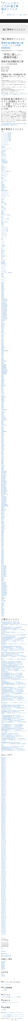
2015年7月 (3, 876)
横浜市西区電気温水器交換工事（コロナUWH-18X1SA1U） (13, 655)
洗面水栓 (3, 202)
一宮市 (2, 338)
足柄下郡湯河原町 (4, 505)
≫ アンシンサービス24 (5, 984)
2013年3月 (3, 911)
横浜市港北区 (3, 493)
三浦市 (2, 508)
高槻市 (2, 539)
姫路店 (3, 966)
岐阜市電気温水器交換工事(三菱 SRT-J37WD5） (11, 678)
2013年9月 (3, 903)
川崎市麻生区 (3, 496)
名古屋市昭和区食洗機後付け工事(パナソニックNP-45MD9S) (13, 637)
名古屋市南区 (3, 303)
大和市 (2, 534)
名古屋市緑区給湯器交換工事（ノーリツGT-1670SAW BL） (13, 691)
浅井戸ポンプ (3, 167)
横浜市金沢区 (3, 484)
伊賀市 (2, 436)
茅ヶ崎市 (3, 525)
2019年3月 (3, 827)
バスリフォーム (4, 180)
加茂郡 (2, 555)
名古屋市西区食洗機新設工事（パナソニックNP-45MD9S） (13, 719)
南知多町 (3, 347)
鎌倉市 (2, 512)
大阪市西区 (3, 584)
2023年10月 (3, 793)
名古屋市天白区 (4, 317)
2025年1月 (3, 780)
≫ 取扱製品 (8, 997)
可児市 (2, 411)
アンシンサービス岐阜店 (6, 136)
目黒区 (2, 462)
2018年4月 (3, 835)
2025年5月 (3, 775)
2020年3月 (3, 822)
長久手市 (3, 325)
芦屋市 (2, 537)
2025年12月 (3, 766)
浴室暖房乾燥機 (4, 190)
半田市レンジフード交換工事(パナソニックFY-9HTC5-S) (12, 648)
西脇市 (2, 551)
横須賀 (2, 531)
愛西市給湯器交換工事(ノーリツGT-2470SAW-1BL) (11, 668)
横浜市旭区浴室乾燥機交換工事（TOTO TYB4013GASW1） (13, 677)
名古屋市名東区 (4, 299)
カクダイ (3, 252)
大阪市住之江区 (4, 590)
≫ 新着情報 (3, 1002)
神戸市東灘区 (3, 566)
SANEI (2, 253)
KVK (2, 248)
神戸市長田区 (3, 568)
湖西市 (2, 422)
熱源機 (2, 152)
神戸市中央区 (3, 567)
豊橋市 (2, 386)
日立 (2, 257)
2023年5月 (3, 799)
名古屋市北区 (3, 308)
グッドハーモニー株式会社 (6, 272)
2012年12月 (3, 915)
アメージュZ (3, 235)
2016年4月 (3, 866)
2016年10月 (3, 858)
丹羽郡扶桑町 (3, 409)
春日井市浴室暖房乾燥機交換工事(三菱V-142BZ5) (11, 646)
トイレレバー (3, 145)
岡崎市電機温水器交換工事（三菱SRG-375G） (10, 742)
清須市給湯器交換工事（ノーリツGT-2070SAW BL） (11, 727)
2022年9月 (3, 809)
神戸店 (3, 963)
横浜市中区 (3, 478)
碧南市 (2, 332)
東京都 (2, 290)
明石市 (2, 540)
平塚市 (2, 514)
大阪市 (2, 577)
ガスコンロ (3, 194)
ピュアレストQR (4, 229)
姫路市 (2, 535)
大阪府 (2, 294)
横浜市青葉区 (3, 471)
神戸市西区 (3, 575)
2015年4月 (3, 880)
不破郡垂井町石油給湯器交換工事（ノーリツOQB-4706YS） (13, 738)
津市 (2, 426)
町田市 (2, 441)
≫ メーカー (13, 997)
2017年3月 (3, 852)
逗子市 (2, 519)
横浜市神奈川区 (4, 490)
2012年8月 (3, 920)
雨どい (2, 216)
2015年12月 (3, 871)
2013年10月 (3, 902)
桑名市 (2, 429)
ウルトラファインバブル (6, 148)
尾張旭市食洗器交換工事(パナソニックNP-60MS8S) (11, 627)
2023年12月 (3, 790)
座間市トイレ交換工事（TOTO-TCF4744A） (10, 654)
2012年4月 (3, 925)
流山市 (2, 599)
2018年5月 (3, 834)
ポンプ (2, 165)
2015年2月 (3, 882)
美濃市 (2, 407)
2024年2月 (3, 788)
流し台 (2, 206)
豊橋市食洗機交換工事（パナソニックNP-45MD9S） (12, 45)
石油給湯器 (3, 154)
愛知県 (2, 282)
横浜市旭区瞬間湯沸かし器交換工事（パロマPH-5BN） (12, 674)
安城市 (2, 362)
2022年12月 (3, 806)
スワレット (3, 226)
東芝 (2, 258)
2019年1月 (3, 830)
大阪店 (3, 965)
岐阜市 (2, 405)
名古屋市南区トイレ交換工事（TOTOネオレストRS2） (12, 664)
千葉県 (2, 293)
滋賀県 (2, 288)
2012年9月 (3, 918)
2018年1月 (3, 839)
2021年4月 (3, 815)
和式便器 (3, 147)
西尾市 (2, 344)
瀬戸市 (2, 321)
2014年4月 (3, 894)
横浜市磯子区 (3, 482)
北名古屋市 (3, 320)
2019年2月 (3, 829)
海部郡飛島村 (3, 367)
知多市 (2, 355)
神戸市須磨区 (3, 573)
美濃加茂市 (3, 396)
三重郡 (2, 430)
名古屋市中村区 (4, 318)
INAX (2, 239)
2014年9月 (3, 888)
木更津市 (3, 609)
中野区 (2, 454)
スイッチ (3, 198)
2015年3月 (3, 881)
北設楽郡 (3, 412)
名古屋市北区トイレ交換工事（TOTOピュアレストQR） (12, 688)
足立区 (2, 444)
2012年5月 (3, 923)
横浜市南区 (3, 480)
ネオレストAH (4, 234)
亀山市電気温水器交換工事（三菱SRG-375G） (10, 628)
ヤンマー (3, 254)
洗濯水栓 (3, 211)
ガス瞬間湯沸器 (4, 162)
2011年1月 (3, 934)
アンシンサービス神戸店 (6, 135)
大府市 (2, 345)
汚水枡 (2, 217)
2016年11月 (3, 857)
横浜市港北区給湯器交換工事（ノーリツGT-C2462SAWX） (13, 638)
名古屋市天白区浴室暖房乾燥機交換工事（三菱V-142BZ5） (13, 666)
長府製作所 (3, 256)
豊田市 (2, 376)
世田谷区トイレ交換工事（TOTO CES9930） (10, 669)
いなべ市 (3, 394)
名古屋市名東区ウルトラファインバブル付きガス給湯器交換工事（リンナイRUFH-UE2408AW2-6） (13, 635)
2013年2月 (3, 912)
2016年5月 (3, 865)
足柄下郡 (3, 528)
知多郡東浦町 (3, 373)
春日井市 (3, 323)
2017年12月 (3, 840)
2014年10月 (3, 886)
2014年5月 (3, 893)
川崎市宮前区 (3, 498)
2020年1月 (3, 825)
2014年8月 (3, 889)
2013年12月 (3, 899)
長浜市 (2, 437)
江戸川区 (3, 449)
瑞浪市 (2, 389)
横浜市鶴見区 (3, 491)
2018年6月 (3, 833)
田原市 (2, 343)
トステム (3, 268)
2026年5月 (3, 759)
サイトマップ (16, 14)
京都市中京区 (3, 425)
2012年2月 (3, 927)
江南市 (2, 329)
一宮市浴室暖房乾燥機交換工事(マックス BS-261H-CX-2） (13, 716)
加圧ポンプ (3, 166)
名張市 (2, 435)
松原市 (2, 559)
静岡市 (2, 421)
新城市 (2, 375)
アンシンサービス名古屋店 (6, 133)
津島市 (2, 348)
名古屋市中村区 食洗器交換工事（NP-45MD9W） (11, 661)
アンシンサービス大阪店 (6, 138)
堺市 (2, 546)
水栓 (2, 200)
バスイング (3, 157)
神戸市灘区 (3, 572)
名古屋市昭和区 (4, 314)
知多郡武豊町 (3, 372)
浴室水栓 (3, 207)
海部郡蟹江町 (3, 366)
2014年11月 (3, 885)
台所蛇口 (3, 185)
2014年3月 (3, 895)
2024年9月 (3, 784)
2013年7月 (3, 906)
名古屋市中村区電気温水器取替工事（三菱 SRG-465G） (12, 728)
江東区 (2, 448)
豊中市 (2, 581)
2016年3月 (3, 867)
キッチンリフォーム (5, 191)
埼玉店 (3, 975)
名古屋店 (4, 961)
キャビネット (3, 172)
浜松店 (3, 967)
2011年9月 (3, 931)
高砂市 (2, 560)
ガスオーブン (3, 179)
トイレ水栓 (3, 208)
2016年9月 (3, 859)
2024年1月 (3, 789)
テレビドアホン (4, 221)
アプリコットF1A (4, 231)
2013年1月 (3, 913)
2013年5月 (3, 908)
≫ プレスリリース (9, 1002)
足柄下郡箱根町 (4, 504)
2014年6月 (3, 891)
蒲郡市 (2, 331)
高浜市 (2, 390)
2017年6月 (3, 848)
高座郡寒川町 (3, 509)
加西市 (2, 558)
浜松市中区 (3, 417)
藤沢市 (2, 518)
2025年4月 (3, 776)
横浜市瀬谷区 (3, 472)
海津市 (2, 340)
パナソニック (21, 94)
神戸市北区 (3, 569)
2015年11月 (3, 872)
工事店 (21, 93)
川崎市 (2, 495)
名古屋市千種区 (4, 304)
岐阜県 (2, 284)
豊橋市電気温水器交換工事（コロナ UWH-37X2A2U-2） (12, 748)
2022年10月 (3, 808)
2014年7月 (3, 890)
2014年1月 (3, 898)
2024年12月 (3, 781)
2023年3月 (3, 802)
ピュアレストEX (4, 227)
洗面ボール (3, 188)
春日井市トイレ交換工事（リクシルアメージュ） (11, 734)
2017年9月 (3, 844)
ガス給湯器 (3, 150)
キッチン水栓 (3, 204)
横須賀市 (3, 511)
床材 (2, 212)
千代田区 (3, 466)
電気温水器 (3, 159)
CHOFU (2, 276)
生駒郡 (2, 554)
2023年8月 (3, 795)
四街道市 (3, 605)
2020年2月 (3, 824)
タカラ (2, 249)
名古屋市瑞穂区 (4, 309)
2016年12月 (3, 856)
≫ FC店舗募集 (4, 990)
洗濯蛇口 (3, 184)
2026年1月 (3, 765)
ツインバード (3, 265)
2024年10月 (3, 783)
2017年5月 (3, 849)
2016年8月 (3, 861)
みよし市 (3, 334)
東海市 (2, 358)
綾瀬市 (2, 523)
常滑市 (2, 335)
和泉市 (2, 562)
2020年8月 (3, 816)
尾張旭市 (3, 380)
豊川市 (2, 327)
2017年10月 (3, 843)
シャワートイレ (4, 143)
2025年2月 (3, 779)
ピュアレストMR (4, 230)
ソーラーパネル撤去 (5, 218)
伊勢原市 (3, 522)
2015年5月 (3, 879)
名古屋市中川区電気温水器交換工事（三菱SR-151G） (12, 663)
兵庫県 (2, 295)
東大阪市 (3, 578)
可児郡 (2, 402)
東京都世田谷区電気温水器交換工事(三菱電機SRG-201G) (12, 705)
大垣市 (2, 404)
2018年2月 (3, 838)
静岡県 (2, 286)
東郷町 (2, 381)
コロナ (2, 279)
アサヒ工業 (3, 271)
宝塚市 (2, 544)
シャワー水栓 (3, 203)
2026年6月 (3, 758)
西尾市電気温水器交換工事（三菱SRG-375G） (13, 124)
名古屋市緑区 (3, 312)
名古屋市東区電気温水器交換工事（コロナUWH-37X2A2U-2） (13, 683)
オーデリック (3, 259)
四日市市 (3, 434)
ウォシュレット (4, 149)
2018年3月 (3, 836)
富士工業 (3, 261)
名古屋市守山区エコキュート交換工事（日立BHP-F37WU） (13, 697)
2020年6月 (3, 818)
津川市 (2, 563)
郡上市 (2, 408)
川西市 (2, 550)
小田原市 (3, 526)
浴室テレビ (3, 181)
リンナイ (3, 241)
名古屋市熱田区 (4, 305)
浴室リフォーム (4, 175)
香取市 (2, 608)
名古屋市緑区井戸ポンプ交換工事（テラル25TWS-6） (12, 692)
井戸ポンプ (3, 168)
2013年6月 (3, 907)
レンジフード (3, 197)
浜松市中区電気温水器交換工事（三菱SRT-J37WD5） (12, 696)
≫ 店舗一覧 (3, 997)
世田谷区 (3, 445)
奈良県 (2, 553)
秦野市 (2, 532)
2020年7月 (3, 817)
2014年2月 (3, 897)
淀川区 (2, 464)
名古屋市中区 (3, 302)
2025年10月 (3, 768)
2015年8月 (3, 875)
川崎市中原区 (3, 500)
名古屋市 (3, 298)
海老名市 (3, 513)
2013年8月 (3, 904)
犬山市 (2, 339)
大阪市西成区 (3, 585)
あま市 (2, 357)
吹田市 (2, 541)
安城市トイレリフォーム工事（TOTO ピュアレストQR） (12, 746)
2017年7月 (3, 847)
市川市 (2, 614)
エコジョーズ (3, 153)
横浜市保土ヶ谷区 (4, 494)
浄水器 (2, 199)
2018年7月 (3, 831)
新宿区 (2, 453)
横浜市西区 (3, 476)
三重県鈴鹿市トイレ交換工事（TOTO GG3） (10, 733)
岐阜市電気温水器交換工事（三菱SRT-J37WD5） (11, 706)
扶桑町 (2, 382)
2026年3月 (3, 762)
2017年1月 (3, 854)
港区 (2, 452)
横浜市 (2, 469)
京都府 (2, 297)
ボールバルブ (3, 209)
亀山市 (2, 432)
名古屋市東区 (3, 313)
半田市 (2, 354)
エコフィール (3, 158)
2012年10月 (3, 917)
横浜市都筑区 (3, 481)
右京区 (2, 459)
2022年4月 (3, 813)
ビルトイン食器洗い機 (13, 94)
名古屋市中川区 (4, 300)
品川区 (2, 455)
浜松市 (2, 439)
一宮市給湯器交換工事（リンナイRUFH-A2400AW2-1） (12, 724)
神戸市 (2, 543)
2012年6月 (3, 922)
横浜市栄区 (3, 485)
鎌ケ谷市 (3, 612)
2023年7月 (3, 797)
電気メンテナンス (4, 222)
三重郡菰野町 (3, 431)
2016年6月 (3, 863)
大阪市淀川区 (3, 591)
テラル (2, 247)
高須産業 (3, 262)
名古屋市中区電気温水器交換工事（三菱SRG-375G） (12, 736)
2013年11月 (3, 900)
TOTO (2, 225)
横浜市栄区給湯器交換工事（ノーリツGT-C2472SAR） (12, 673)
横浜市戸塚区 (3, 475)
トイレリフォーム (4, 141)
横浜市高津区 (3, 489)
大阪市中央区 (3, 595)
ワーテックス (3, 277)
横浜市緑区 (3, 473)
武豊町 (2, 399)
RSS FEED (3, 951)
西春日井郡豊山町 (4, 350)
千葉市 (2, 530)
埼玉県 (2, 291)
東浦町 (2, 326)
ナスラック (3, 280)
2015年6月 (3, 877)
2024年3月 (3, 786)
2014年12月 (3, 884)
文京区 (2, 458)
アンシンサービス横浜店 (6, 134)
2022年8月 (3, 811)
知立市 (2, 322)
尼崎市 (2, 548)
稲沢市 (2, 353)
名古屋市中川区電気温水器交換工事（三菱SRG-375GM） (12, 652)
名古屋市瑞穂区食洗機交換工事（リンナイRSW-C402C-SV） (13, 687)
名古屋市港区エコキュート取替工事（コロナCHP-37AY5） (13, 710)
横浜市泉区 (3, 486)
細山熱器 (3, 250)
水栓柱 (2, 223)
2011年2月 (3, 932)
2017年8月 (3, 845)
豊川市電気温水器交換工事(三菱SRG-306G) (10, 665)
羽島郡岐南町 (3, 361)
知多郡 (2, 349)
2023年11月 (3, 791)
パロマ (2, 243)
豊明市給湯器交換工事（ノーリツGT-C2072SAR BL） (12, 729)
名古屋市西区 (3, 316)
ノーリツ (3, 240)
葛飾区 (2, 446)
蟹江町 (2, 398)
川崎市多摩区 (3, 502)
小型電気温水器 (4, 161)
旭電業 (2, 273)
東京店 (3, 974)
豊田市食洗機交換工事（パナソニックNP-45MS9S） (11, 675)
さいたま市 (3, 601)
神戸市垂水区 (3, 571)
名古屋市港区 (3, 311)
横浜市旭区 (3, 477)
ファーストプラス (4, 174)
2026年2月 (3, 763)
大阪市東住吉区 (4, 586)
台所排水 (3, 170)
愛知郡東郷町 (3, 364)
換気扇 (2, 189)
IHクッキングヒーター (5, 195)
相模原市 (3, 507)
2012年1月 (3, 929)
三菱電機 (3, 245)
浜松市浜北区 (3, 420)
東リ (2, 275)
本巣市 (2, 414)
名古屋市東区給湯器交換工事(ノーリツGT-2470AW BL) (12, 689)
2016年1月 (3, 870)
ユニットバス (3, 176)
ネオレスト (3, 232)
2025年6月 (3, 774)
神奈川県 (3, 289)
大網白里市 (3, 600)
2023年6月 (3, 798)
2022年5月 (3, 812)
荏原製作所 (3, 263)
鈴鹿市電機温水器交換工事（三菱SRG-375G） (10, 711)
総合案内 (10, 14)
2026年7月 (3, 757)
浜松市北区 (3, 418)
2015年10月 (3, 873)
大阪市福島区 (3, 582)
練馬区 (2, 463)
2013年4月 (3, 909)
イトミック (3, 270)
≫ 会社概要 (3, 1009)
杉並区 (2, 450)
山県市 (2, 413)
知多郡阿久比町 (4, 370)
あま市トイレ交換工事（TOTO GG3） (8, 737)
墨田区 (2, 461)
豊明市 (2, 336)
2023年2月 (3, 803)
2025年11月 (3, 767)
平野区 (2, 580)
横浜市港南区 (3, 487)
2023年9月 (3, 794)
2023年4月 (3, 800)
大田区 (2, 443)
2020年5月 (3, 820)
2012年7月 (3, 921)
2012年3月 (3, 926)
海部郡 (2, 363)
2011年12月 (3, 930)
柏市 (2, 607)
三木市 (2, 549)
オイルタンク (3, 156)
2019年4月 (3, 826)
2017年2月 (3, 853)
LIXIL (2, 238)
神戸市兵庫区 (3, 576)
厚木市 (2, 521)
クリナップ (3, 244)
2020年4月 (3, 821)
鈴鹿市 (2, 427)
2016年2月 (3, 868)
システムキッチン (4, 193)
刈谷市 (2, 341)
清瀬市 (2, 468)
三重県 (2, 285)
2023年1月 (3, 804)
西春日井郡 (3, 385)
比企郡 (2, 604)
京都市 (2, 423)
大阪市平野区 (3, 587)
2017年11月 (3, 841)
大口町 (2, 391)
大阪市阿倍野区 (4, 593)
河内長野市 (3, 598)
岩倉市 (2, 379)
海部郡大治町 (3, 368)
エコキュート (3, 163)
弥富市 (2, 395)
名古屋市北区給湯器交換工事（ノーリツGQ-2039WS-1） (12, 698)
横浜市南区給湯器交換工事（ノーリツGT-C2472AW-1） (12, 647)
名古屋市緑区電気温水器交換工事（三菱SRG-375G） (12, 123)
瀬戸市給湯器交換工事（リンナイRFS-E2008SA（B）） (12, 639)
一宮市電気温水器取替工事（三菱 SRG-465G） (11, 715)
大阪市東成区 (3, 594)
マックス (3, 281)
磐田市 (2, 440)
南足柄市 (3, 517)
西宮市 (2, 557)
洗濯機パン (3, 213)
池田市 (2, 545)
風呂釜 (2, 177)
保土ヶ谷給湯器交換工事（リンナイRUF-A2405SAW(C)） (12, 725)
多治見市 (3, 416)
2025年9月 (3, 770)
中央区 (2, 457)
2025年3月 (3, 777)
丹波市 (2, 564)
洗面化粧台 (3, 186)
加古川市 (3, 516)
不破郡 (2, 393)
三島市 (2, 616)
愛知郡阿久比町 (4, 371)
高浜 (2, 387)
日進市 (2, 352)
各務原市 (3, 400)
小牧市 (2, 330)
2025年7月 (3, 772)
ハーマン (3, 267)
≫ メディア (16, 1002)
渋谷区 (2, 467)
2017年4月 (3, 850)
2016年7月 (3, 862)
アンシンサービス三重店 (6, 139)
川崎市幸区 (3, 503)
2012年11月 (3, 916)
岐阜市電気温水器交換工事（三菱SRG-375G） (10, 622)
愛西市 (2, 384)
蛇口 (2, 183)
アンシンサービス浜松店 (6, 140)
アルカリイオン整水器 (5, 215)
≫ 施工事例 (18, 997)
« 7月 (2, 948)
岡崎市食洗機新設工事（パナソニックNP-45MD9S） (11, 682)
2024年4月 (3, 785)
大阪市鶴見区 (3, 589)
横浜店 (3, 962)
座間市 (2, 527)
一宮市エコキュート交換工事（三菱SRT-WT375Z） (11, 720)
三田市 (2, 536)
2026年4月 (3, 761)
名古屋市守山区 (4, 307)
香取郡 (2, 610)
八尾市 (2, 596)
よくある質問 (24, 14)
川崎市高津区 (3, 499)
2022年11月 (3, 807)
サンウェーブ (3, 266)
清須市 (2, 377)
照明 (2, 220)
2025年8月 (3, 771)
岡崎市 (2, 359)
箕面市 (2, 403)
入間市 (2, 613)
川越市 (2, 603)
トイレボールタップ (5, 144)
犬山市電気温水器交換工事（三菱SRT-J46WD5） (11, 623)
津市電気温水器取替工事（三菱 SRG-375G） (10, 747)
